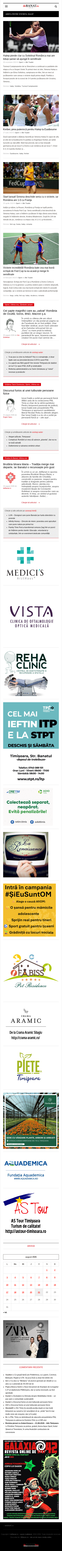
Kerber (26, 153)
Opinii (7, 305)
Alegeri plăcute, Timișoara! (19, 437)
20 (31, 1292)
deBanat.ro (7, 488)
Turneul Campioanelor (30, 86)
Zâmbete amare (26, 305)
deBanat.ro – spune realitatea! (21, 1534)
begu (12, 295)
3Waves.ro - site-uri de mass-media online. (36, 1537)
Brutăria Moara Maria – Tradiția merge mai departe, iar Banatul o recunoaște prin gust (28, 466)
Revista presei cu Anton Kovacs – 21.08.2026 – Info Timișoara (32, 1423)
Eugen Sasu (7, 417)
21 (39, 1292)
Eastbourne (14, 153)
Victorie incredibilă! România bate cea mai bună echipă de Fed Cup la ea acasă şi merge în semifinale (28, 271)
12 (23, 1285)
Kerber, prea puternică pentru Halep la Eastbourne (30, 129)
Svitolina (18, 86)
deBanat (31, 6)
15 (47, 1285)
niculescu (33, 295)
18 (15, 1292)
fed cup (12, 224)
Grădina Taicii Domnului (14, 384)
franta (18, 224)
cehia (16, 295)
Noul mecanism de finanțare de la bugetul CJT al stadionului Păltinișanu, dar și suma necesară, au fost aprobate (31, 1390)
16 (55, 1285)
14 (39, 1285)
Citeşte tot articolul (29, 344)
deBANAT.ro (31, 1545)
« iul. (5, 1312)
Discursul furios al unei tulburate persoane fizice (33, 1402)
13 (31, 1285)
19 (23, 1292)
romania (29, 224)
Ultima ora (14, 305)
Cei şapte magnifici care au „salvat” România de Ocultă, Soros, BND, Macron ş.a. (30, 312)
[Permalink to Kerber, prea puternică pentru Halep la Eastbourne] (31, 110)
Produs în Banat (11, 458)
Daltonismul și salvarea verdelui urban (24, 446)
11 (15, 1285)
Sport (21, 62)
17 (7, 1292)
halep (12, 86)
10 (7, 1285)
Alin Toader (29, 62)
